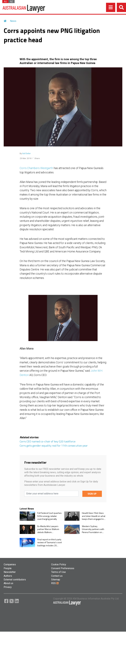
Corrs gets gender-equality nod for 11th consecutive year (54, 445)
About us (8, 583)
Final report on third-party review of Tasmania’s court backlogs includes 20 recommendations (49, 542)
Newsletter (10, 572)
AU (5, 1)
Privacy (8, 587)
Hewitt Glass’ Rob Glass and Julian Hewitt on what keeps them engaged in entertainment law (93, 516)
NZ (11, 1)
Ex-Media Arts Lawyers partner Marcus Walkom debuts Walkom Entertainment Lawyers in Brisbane (49, 529)
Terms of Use (58, 572)
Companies (10, 564)
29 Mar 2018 (26, 158)
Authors (8, 575)
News (13, 21)
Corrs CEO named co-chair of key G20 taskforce (47, 441)
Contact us (57, 575)
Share (37, 158)
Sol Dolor (26, 153)
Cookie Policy (58, 564)
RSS (53, 583)
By (25, 153)
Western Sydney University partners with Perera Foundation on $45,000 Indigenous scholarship (93, 529)
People (8, 568)
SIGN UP (92, 493)
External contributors (15, 579)
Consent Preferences (62, 568)
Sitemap (55, 579)
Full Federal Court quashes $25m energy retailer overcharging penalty (49, 516)
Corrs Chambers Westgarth (36, 168)
